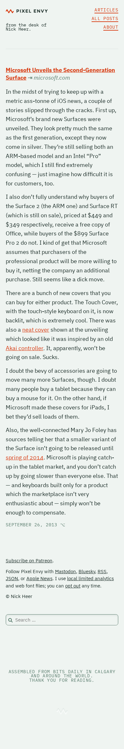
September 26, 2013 (35, 525)
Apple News (39, 578)
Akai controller (24, 348)
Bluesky (87, 571)
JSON (12, 578)
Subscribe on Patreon (29, 561)
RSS (102, 571)
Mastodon (65, 571)
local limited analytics (90, 578)
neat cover (35, 329)
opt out (72, 586)
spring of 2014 (25, 457)
